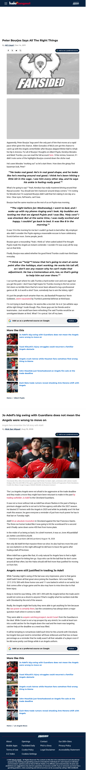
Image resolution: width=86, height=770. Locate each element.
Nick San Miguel (12, 429)
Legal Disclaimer (47, 750)
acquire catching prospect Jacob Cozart (40, 617)
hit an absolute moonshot (23, 521)
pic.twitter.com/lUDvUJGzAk (19, 536)
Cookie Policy (28, 750)
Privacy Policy (65, 745)
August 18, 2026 (48, 538)
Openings (26, 741)
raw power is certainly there (22, 608)
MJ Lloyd (9, 45)
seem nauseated (23, 299)
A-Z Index (10, 754)
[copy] (20, 50)
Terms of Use (12, 750)
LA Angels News (20, 726)
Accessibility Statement (69, 750)
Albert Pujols (19, 398)
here (51, 155)
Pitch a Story (46, 745)
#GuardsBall (72, 532)
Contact (43, 741)
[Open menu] (5, 3)
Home (9, 398)
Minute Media (16, 760)
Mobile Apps (11, 745)
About (9, 741)
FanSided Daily (28, 745)
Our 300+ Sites (65, 741)
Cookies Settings (29, 754)
